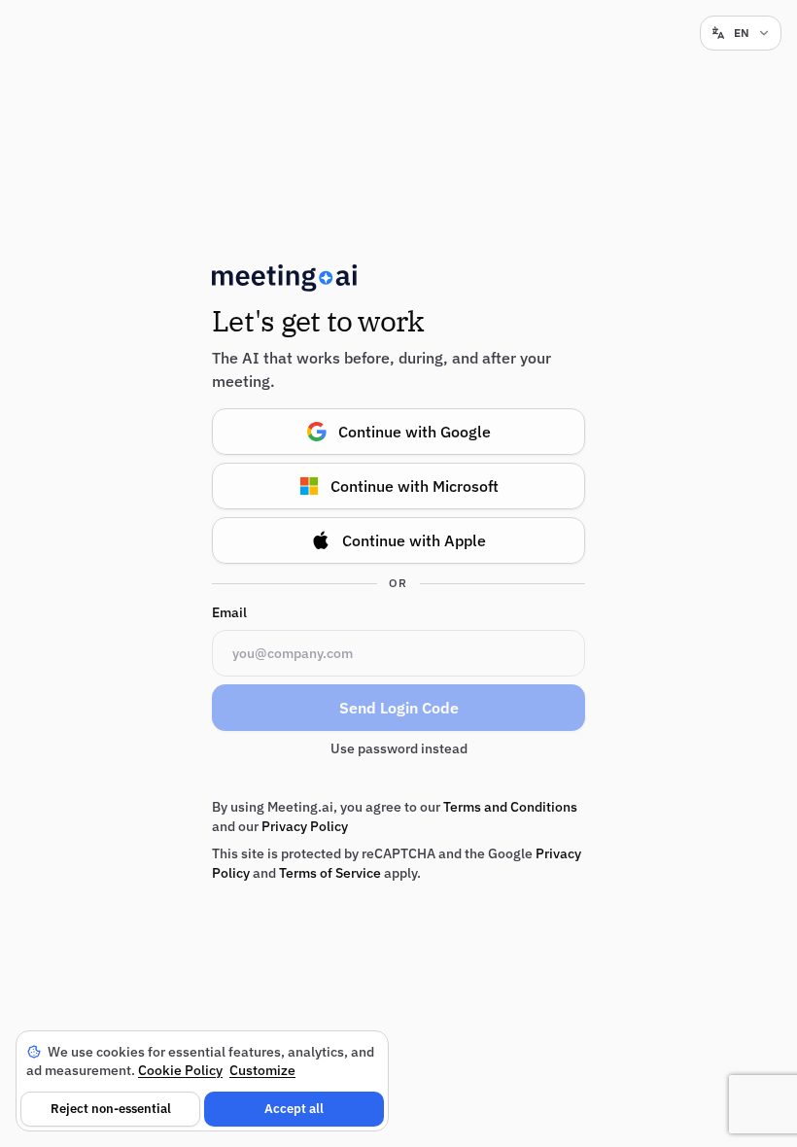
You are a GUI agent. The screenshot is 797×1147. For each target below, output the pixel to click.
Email (229, 612)
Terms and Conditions (510, 807)
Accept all (294, 1108)
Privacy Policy (304, 826)
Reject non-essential (111, 1108)
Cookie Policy (180, 1070)
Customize (262, 1070)
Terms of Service (330, 873)
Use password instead (399, 748)
